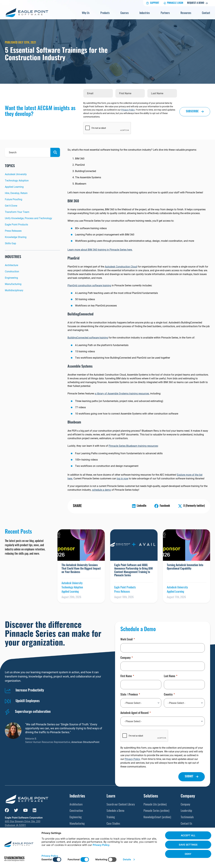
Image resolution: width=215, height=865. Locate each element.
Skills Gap (10, 243)
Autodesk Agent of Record (134, 713)
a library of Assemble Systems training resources (122, 393)
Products (105, 13)
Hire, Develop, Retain (16, 193)
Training (111, 817)
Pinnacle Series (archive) (156, 811)
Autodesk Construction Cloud (121, 266)
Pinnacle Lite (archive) (155, 804)
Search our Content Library (121, 804)
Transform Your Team (17, 211)
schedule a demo (101, 489)
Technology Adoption (17, 180)
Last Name (169, 676)
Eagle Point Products (16, 224)
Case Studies (113, 824)
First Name (126, 676)
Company (125, 658)
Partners (165, 13)
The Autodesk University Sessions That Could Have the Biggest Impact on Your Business (81, 569)
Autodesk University (16, 174)
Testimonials (187, 817)
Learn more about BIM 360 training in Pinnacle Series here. (100, 249)
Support (154, 3)
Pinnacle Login (175, 3)
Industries (144, 13)
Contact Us (186, 824)
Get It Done (11, 205)
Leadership (186, 811)
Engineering (11, 277)
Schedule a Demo (115, 811)
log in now (122, 478)
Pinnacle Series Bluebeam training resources (133, 445)
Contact (206, 13)
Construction (12, 271)
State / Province (129, 694)
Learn (111, 796)
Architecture (11, 265)
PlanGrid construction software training (89, 285)
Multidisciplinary (14, 290)
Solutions (151, 796)
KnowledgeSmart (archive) (157, 817)
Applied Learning (14, 186)
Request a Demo (195, 3)
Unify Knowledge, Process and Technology (28, 218)
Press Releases (13, 230)
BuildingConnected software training (88, 337)
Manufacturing (13, 284)
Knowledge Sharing (15, 237)
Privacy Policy (128, 109)
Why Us (86, 13)
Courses (124, 13)
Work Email (126, 639)
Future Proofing (13, 199)
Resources (186, 13)
